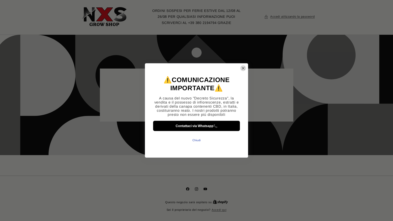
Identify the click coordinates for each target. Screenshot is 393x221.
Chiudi (196, 140)
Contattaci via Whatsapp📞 (197, 126)
